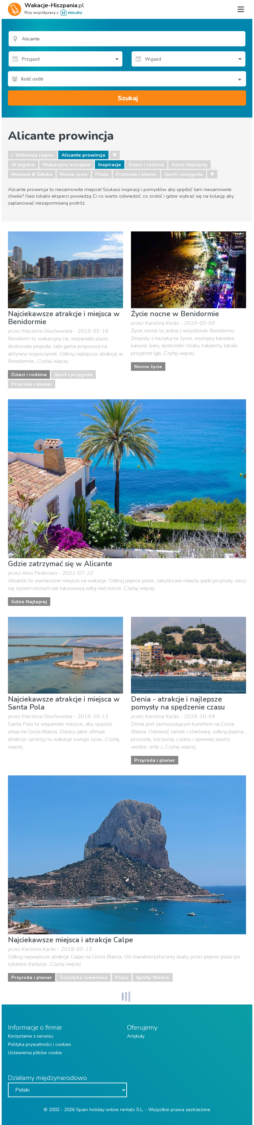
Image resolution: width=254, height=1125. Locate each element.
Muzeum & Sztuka (31, 174)
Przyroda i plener (136, 174)
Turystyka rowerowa (83, 977)
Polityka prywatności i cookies (39, 1044)
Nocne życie (74, 174)
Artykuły (136, 1036)
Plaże (101, 174)
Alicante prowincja (83, 155)
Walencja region (34, 155)
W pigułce (23, 164)
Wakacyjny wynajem (67, 164)
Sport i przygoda (183, 174)
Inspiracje (109, 164)
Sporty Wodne (152, 977)
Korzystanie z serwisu (30, 1036)
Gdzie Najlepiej (189, 164)
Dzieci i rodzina (146, 164)
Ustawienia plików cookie (35, 1053)
